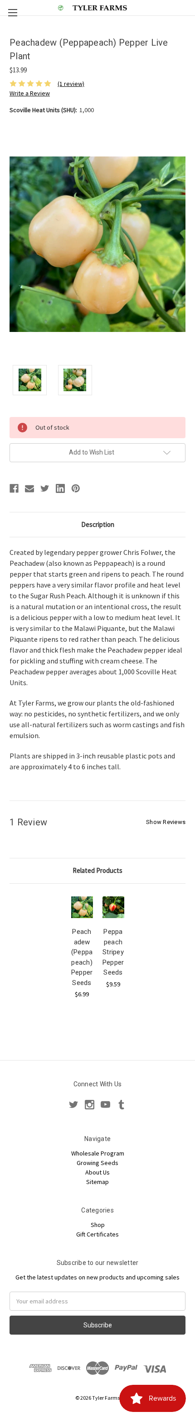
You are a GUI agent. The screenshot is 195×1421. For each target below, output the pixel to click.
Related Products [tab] (97, 870)
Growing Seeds (97, 1163)
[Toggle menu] (12, 12)
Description (97, 524)
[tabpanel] (82, 946)
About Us (97, 1172)
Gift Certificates (97, 1234)
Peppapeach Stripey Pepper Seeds (113, 952)
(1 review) (71, 84)
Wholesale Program (97, 1153)
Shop (98, 1225)
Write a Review (30, 93)
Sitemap (97, 1182)
